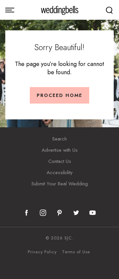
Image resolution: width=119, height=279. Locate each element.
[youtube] (92, 212)
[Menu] (9, 10)
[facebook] (26, 212)
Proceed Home (59, 95)
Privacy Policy (42, 252)
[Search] (109, 10)
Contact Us (59, 161)
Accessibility (60, 172)
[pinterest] (59, 212)
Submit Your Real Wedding (59, 183)
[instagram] (43, 212)
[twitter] (76, 212)
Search (59, 138)
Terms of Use (76, 252)
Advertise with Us (60, 150)
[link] (59, 10)
